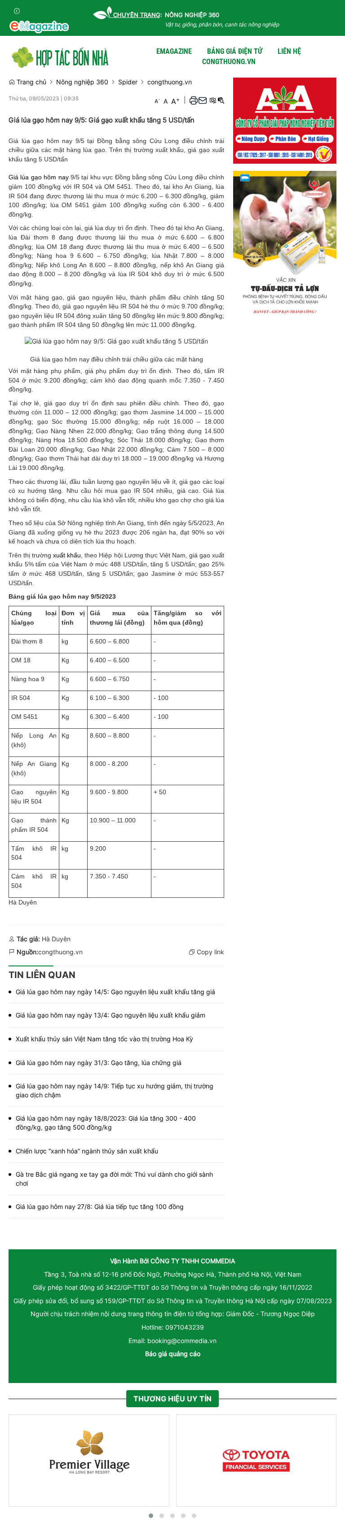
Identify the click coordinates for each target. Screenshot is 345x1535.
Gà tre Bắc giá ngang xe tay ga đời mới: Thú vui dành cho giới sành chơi (114, 1178)
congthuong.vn (229, 61)
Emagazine (174, 51)
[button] (193, 99)
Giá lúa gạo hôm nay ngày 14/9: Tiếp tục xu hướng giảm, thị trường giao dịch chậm (114, 1090)
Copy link (209, 952)
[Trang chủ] (60, 56)
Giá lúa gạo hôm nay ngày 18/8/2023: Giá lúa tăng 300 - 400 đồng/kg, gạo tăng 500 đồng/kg (106, 1122)
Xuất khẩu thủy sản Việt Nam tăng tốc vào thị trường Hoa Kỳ (104, 1039)
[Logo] (39, 27)
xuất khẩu (67, 555)
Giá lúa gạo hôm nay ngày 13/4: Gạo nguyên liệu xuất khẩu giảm (110, 1015)
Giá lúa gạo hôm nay (39, 177)
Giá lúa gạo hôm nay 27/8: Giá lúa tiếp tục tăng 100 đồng (100, 1206)
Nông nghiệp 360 (82, 82)
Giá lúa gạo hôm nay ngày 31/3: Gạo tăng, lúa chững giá (98, 1062)
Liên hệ (289, 51)
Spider (127, 82)
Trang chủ (30, 82)
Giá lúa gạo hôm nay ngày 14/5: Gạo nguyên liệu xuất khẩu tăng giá (115, 992)
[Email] (202, 99)
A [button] (157, 100)
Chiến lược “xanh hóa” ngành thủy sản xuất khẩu (87, 1151)
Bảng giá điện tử (234, 51)
